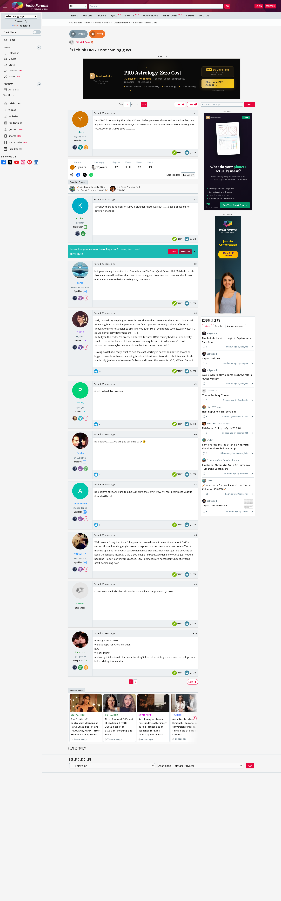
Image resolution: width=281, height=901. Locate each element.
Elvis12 (245, 511)
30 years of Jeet (211, 358)
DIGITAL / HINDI (78, 715)
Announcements (235, 326)
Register (270, 6)
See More (8, 95)
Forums (8, 84)
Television (13, 53)
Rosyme (244, 346)
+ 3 (86, 298)
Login (259, 6)
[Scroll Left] (71, 189)
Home (11, 39)
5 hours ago (228, 400)
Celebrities (14, 103)
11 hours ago (226, 453)
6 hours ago (229, 494)
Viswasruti (243, 494)
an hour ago (231, 346)
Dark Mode (10, 32)
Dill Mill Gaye (83, 42)
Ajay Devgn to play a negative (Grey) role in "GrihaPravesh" (227, 376)
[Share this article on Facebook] (78, 175)
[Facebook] (3, 162)
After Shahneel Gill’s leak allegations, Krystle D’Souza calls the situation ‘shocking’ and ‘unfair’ (119, 727)
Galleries (13, 116)
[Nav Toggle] (5, 6)
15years (80, 167)
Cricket (210, 440)
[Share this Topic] (71, 175)
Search (249, 104)
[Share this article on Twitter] (84, 175)
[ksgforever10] (93, 167)
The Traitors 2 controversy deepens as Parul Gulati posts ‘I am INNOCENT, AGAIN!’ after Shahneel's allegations (85, 727)
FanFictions (150, 15)
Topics (102, 15)
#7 (195, 484)
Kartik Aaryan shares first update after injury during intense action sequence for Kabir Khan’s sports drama (153, 727)
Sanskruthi (243, 400)
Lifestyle (12, 70)
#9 (195, 584)
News (7, 47)
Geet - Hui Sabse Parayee (218, 423)
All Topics (13, 89)
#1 (195, 113)
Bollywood (212, 333)
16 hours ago (230, 473)
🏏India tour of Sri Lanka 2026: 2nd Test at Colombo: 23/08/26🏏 (227, 487)
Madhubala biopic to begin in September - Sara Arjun (226, 339)
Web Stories (15, 142)
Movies (12, 59)
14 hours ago (232, 511)
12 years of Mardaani (214, 505)
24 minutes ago (230, 363)
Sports (11, 76)
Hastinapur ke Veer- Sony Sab (219, 411)
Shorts (12, 136)
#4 (195, 313)
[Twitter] (10, 162)
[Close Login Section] (194, 251)
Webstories (170, 15)
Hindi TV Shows (214, 407)
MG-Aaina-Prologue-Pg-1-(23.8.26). (222, 428)
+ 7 (86, 347)
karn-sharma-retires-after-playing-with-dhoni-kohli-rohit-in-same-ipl (226, 446)
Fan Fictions (15, 123)
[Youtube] (16, 162)
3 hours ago (231, 383)
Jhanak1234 (242, 416)
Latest (207, 326)
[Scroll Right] (195, 189)
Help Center (15, 149)
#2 (195, 199)
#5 (195, 384)
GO (227, 6)
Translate (24, 25)
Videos (12, 110)
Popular (219, 326)
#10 (195, 633)
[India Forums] (29, 6)
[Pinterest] (29, 162)
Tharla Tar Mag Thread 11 (217, 395)
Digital (11, 64)
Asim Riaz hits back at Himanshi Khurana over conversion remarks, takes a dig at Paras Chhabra (185, 727)
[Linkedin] (36, 162)
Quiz (114, 15)
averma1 (244, 473)
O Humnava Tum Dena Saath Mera (223, 460)
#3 (195, 263)
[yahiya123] (72, 167)
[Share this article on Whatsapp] (91, 175)
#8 (195, 535)
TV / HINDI (176, 715)
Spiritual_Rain (241, 453)
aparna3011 (242, 433)
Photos (204, 15)
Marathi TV (212, 390)
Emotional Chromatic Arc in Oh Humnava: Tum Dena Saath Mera (226, 466)
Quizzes (13, 129)
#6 (195, 434)
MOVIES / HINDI (145, 715)
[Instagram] (23, 162)
